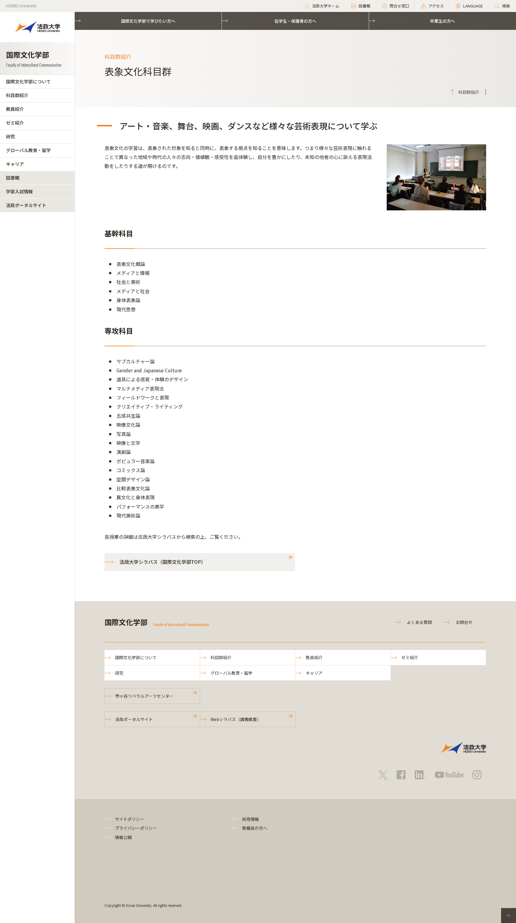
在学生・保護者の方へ (295, 21)
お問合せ (464, 622)
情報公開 (123, 837)
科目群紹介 (17, 95)
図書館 (12, 178)
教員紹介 (15, 109)
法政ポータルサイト (26, 205)
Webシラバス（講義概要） (236, 719)
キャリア (15, 164)
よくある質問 (419, 622)
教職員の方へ (254, 828)
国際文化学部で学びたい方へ (148, 21)
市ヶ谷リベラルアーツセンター (144, 696)
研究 (10, 136)
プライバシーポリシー (136, 828)
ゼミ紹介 (15, 123)
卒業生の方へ (442, 21)
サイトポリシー (129, 819)
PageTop (508, 915)
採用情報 (250, 819)
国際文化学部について (28, 81)
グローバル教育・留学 (28, 150)
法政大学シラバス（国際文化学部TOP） (162, 561)
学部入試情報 (19, 191)
